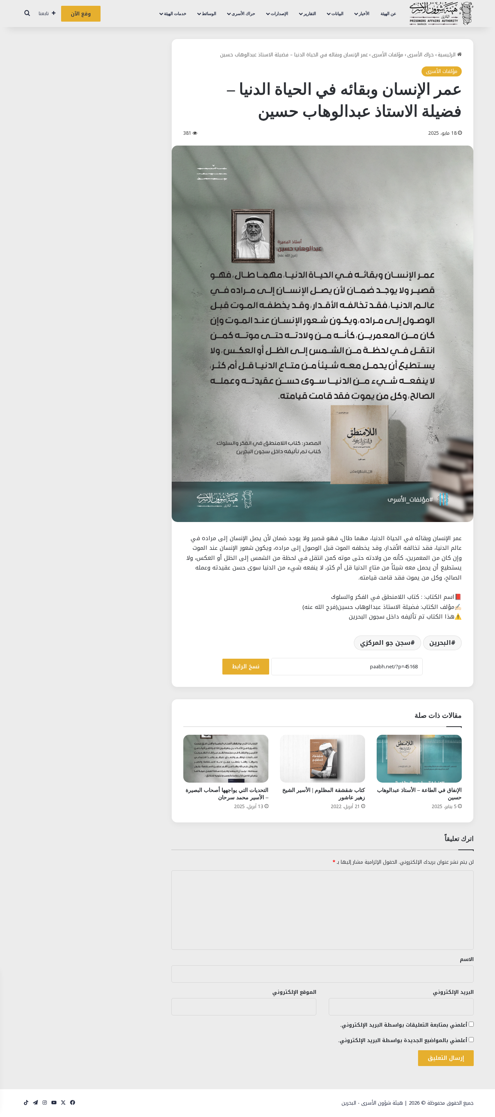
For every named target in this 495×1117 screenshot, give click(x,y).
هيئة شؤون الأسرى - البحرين (372, 1103)
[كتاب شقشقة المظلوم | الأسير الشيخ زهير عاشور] (322, 759)
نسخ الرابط (245, 666)
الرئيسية (447, 54)
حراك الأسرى (243, 13)
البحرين (440, 643)
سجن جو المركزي (385, 643)
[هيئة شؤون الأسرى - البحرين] (442, 13)
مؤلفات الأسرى (387, 54)
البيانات (337, 13)
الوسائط (209, 13)
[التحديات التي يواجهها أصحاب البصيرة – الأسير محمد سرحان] (225, 759)
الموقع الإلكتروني (294, 992)
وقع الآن (81, 14)
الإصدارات (279, 13)
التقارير (310, 13)
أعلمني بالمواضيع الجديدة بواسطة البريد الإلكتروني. (402, 1040)
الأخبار (364, 13)
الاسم (467, 959)
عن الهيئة (388, 13)
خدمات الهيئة (175, 13)
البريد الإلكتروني (453, 992)
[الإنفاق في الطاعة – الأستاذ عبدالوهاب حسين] (419, 759)
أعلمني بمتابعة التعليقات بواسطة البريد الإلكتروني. (403, 1025)
